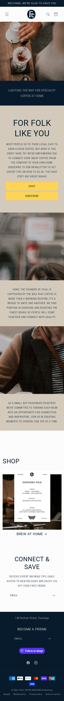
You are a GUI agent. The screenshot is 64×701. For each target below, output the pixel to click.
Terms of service (53, 694)
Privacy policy (35, 694)
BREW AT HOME (30, 534)
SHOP (32, 186)
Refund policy (20, 694)
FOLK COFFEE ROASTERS (30, 690)
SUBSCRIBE (32, 196)
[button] (7, 14)
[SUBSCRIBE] (53, 595)
